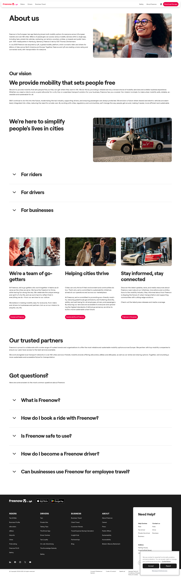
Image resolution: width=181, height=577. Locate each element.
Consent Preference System (96, 572)
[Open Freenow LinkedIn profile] (10, 562)
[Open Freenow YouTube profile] (30, 562)
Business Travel (40, 4)
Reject (168, 566)
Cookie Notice (166, 561)
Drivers (30, 4)
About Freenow (151, 4)
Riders (22, 4)
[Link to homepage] (10, 4)
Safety (141, 4)
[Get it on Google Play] (57, 501)
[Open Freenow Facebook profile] (15, 562)
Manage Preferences (159, 571)
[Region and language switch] (161, 4)
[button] (90, 174)
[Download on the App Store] (42, 501)
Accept (151, 566)
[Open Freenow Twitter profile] (25, 562)
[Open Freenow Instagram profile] (20, 562)
